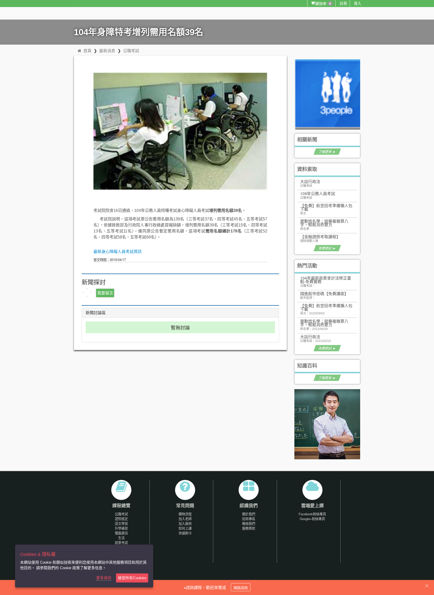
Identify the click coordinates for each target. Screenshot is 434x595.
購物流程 (185, 514)
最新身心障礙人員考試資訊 (117, 251)
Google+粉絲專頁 (312, 518)
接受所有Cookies (132, 578)
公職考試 (131, 50)
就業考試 (121, 542)
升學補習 (121, 528)
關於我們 (248, 514)
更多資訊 (103, 578)
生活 (121, 537)
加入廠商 (185, 523)
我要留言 (105, 293)
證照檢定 (121, 518)
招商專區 (248, 518)
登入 (357, 3)
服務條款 (248, 528)
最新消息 (107, 50)
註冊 (343, 3)
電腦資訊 (121, 533)
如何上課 (185, 528)
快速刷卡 (185, 533)
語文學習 (121, 523)
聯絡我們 (248, 523)
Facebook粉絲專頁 (312, 514)
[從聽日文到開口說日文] (329, 423)
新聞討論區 (96, 313)
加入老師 (185, 518)
